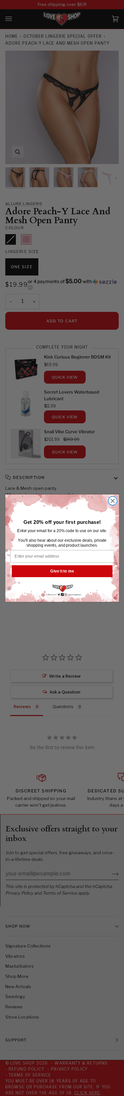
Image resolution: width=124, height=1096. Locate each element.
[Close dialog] (112, 500)
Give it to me (62, 571)
